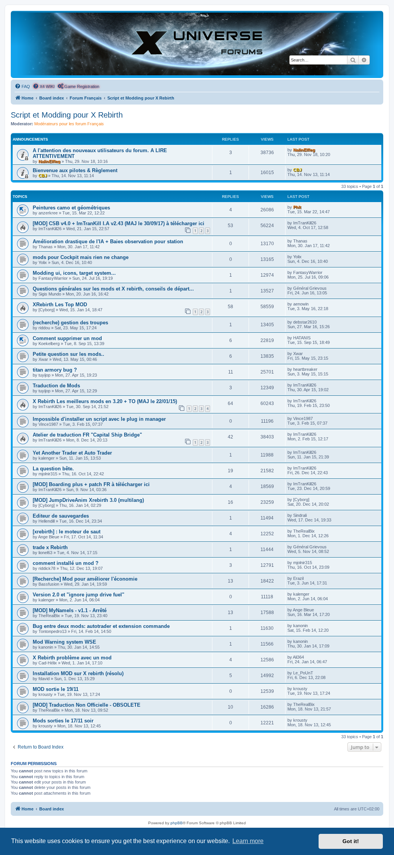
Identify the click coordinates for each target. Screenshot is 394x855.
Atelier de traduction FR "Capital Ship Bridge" (87, 435)
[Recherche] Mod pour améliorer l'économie (85, 579)
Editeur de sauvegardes (61, 516)
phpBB (176, 823)
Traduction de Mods (56, 385)
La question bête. (53, 468)
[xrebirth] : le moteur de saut (66, 532)
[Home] (197, 44)
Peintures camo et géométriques (71, 208)
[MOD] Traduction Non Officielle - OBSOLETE (86, 705)
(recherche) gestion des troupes (70, 322)
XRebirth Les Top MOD (60, 304)
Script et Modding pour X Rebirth (67, 115)
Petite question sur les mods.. (68, 354)
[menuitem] (22, 86)
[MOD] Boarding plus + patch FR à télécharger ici (91, 484)
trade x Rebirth (50, 547)
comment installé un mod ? (65, 563)
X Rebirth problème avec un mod (72, 658)
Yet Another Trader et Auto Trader (72, 453)
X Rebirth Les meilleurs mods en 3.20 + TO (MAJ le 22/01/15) (105, 401)
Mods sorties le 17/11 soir (63, 721)
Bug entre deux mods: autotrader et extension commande (101, 626)
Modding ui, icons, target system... (74, 273)
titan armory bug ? (55, 370)
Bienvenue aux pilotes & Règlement (75, 170)
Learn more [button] (248, 841)
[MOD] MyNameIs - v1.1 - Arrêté (70, 610)
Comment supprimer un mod (67, 338)
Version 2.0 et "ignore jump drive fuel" (78, 595)
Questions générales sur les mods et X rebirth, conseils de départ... (113, 289)
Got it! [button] (350, 841)
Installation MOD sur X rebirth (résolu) (78, 673)
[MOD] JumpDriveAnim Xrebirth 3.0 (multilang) (88, 500)
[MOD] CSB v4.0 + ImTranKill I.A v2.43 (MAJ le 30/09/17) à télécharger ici (118, 223)
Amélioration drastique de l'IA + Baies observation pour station (108, 241)
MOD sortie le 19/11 (55, 689)
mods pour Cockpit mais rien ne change (81, 257)
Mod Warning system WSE (64, 642)
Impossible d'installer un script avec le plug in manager (99, 419)
